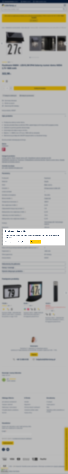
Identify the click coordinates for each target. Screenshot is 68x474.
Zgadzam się (35, 242)
